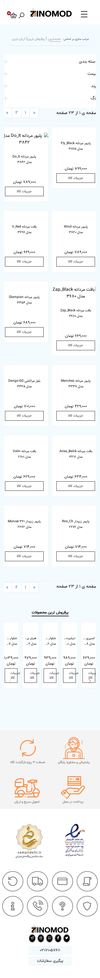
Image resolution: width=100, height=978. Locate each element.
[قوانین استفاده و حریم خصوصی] (87, 906)
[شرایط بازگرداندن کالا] (12, 881)
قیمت (92, 74)
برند (94, 86)
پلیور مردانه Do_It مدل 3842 (24, 159)
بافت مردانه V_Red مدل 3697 (24, 229)
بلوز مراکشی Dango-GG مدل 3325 (24, 383)
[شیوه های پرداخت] (62, 881)
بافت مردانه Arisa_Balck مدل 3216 (75, 454)
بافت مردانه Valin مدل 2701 (24, 454)
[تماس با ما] (37, 906)
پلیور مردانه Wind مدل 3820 (76, 229)
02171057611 (50, 950)
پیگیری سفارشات (50, 961)
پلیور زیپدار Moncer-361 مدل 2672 (24, 524)
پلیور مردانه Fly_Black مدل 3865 (76, 146)
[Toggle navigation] (84, 14)
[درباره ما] (12, 906)
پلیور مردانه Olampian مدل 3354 (24, 300)
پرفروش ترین (36, 38)
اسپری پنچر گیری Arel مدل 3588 (88, 641)
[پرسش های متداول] (62, 906)
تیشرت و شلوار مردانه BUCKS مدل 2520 (68, 641)
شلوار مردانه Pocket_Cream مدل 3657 (10, 641)
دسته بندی (88, 61)
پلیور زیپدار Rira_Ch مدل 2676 (75, 524)
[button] (89, 681)
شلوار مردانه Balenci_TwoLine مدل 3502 (49, 641)
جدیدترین (54, 38)
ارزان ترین (18, 38)
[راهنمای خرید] (87, 881)
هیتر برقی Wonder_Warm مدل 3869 (29, 641)
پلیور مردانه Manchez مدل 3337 (76, 383)
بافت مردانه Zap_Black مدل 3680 (75, 313)
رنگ (94, 98)
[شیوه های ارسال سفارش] (37, 881)
